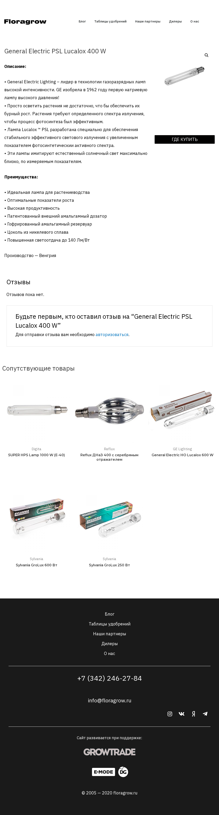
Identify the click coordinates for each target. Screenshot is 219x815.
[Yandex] (193, 713)
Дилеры (175, 21)
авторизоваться (112, 334)
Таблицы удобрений (110, 21)
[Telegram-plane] (205, 713)
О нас (194, 21)
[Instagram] (169, 713)
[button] (185, 139)
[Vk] (181, 713)
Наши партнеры (147, 21)
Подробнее (36, 464)
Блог (82, 21)
